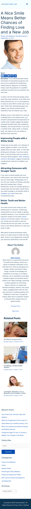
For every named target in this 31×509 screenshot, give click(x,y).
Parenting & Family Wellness (11, 471)
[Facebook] (2, 75)
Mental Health (6, 468)
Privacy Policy (18, 505)
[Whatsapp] (5, 75)
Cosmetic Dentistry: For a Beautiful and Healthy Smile (14, 392)
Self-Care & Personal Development (13, 478)
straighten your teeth (8, 193)
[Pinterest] (12, 75)
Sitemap (26, 505)
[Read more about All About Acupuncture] (15, 329)
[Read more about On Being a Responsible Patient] (15, 354)
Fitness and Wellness (8, 36)
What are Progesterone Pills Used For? (14, 420)
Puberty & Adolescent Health (11, 474)
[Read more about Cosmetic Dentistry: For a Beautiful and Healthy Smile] (15, 381)
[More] (15, 75)
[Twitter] (8, 75)
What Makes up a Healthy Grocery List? (15, 423)
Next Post (15, 311)
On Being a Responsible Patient (13, 366)
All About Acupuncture (13, 339)
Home (4, 465)
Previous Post (15, 306)
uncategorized (6, 481)
